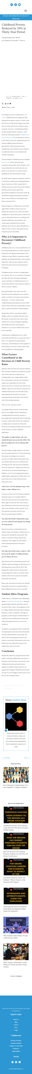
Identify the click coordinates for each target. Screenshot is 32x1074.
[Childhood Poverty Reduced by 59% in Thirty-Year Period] (16, 69)
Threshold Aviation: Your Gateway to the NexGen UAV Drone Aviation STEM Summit (16, 820)
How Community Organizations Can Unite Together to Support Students (16, 778)
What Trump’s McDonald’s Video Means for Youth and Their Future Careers (16, 957)
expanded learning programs (15, 601)
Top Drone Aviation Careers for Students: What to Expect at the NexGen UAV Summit (16, 872)
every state (6, 162)
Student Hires (16, 96)
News (23, 96)
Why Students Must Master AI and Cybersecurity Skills (16, 929)
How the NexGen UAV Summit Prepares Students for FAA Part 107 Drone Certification (16, 846)
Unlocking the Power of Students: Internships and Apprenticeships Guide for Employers (16, 901)
